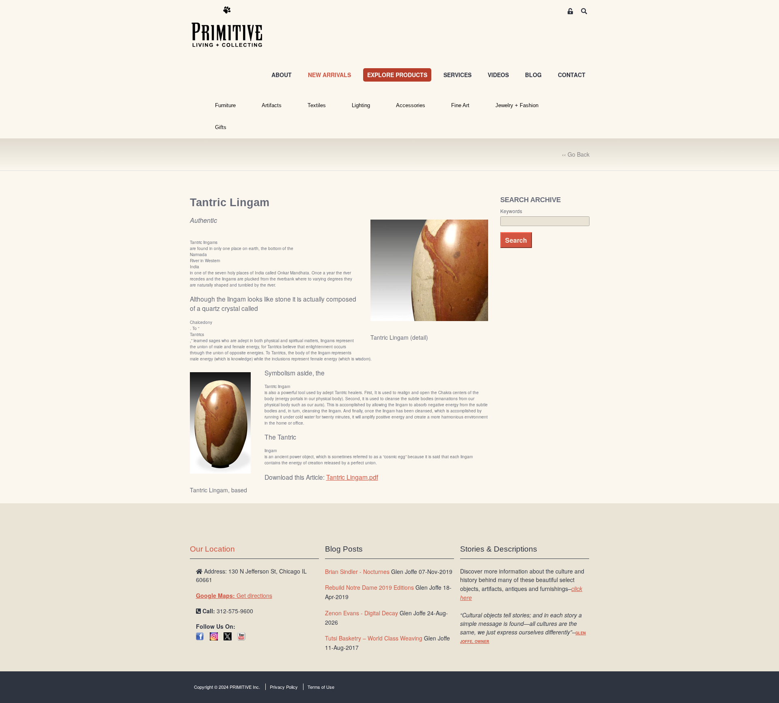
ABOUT (281, 75)
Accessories (410, 105)
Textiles (317, 105)
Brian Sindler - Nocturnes (357, 571)
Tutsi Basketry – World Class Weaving (373, 638)
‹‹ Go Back (576, 154)
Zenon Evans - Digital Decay (361, 613)
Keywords (511, 211)
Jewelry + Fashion (516, 105)
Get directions (234, 595)
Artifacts (272, 105)
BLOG (533, 75)
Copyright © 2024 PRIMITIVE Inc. (227, 687)
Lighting (361, 105)
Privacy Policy (284, 687)
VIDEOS (498, 75)
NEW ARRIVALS (329, 75)
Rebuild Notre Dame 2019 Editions (369, 587)
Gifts (220, 127)
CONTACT (571, 75)
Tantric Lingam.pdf (352, 476)
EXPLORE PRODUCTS (397, 75)
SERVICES (457, 75)
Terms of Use (321, 687)
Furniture (225, 105)
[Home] (233, 27)
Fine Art (460, 105)
